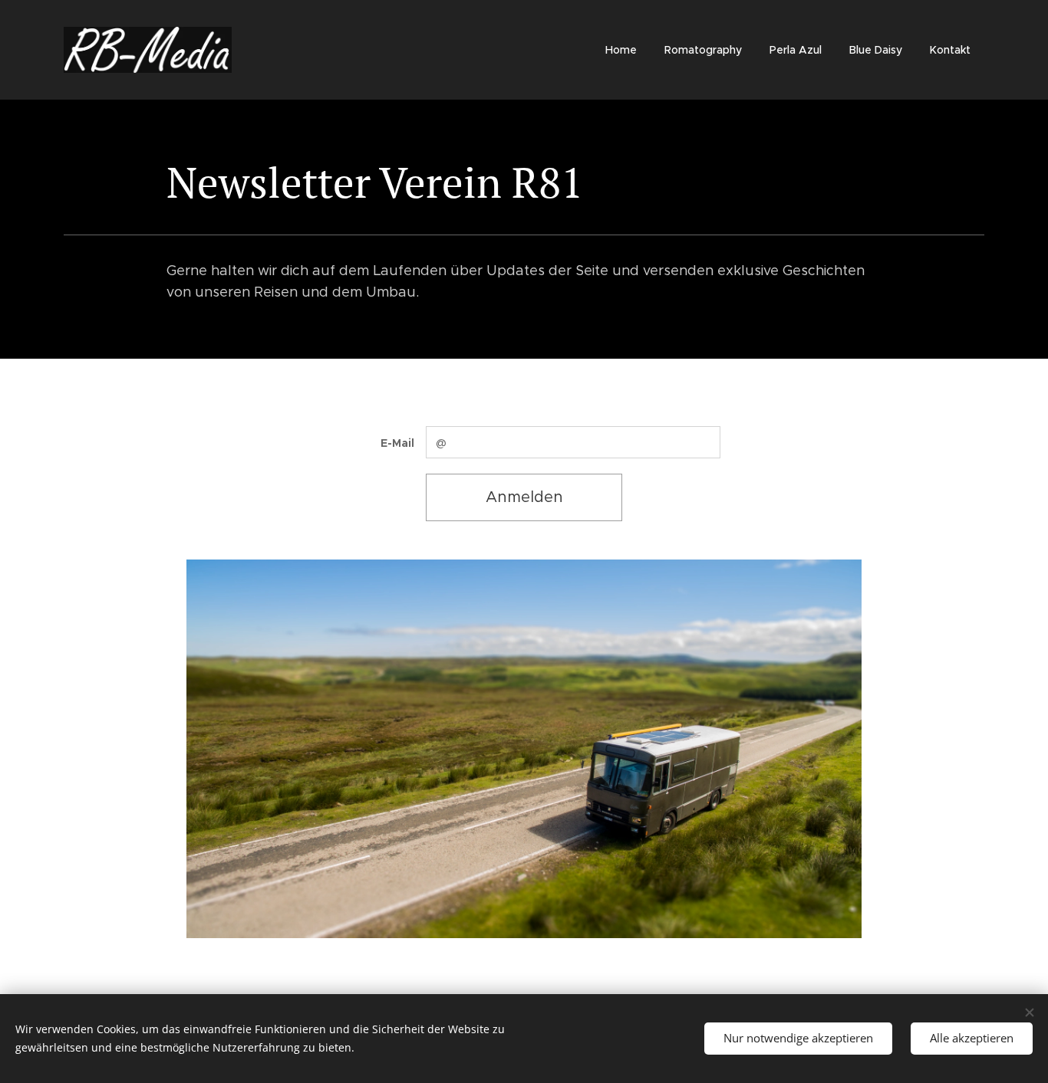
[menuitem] (621, 50)
